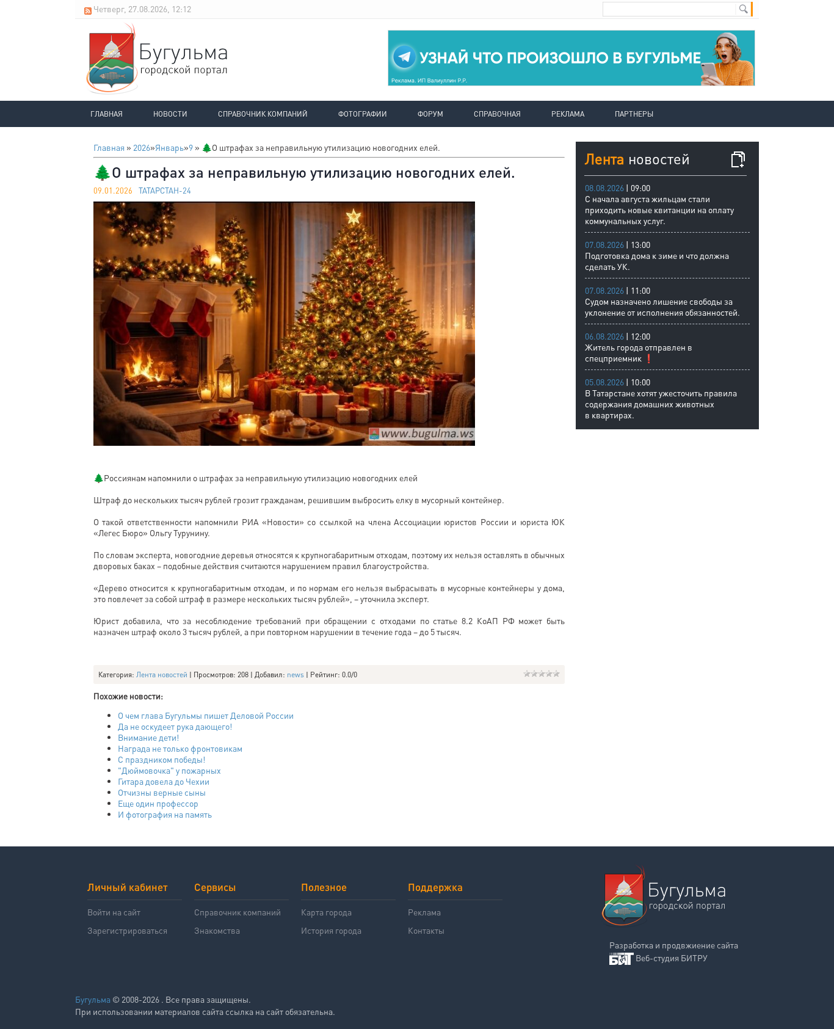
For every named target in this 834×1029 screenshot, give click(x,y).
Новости (170, 113)
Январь (169, 147)
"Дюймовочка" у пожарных (169, 770)
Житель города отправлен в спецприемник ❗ (638, 352)
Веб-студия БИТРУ (672, 957)
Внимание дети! (148, 737)
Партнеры (634, 113)
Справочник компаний (263, 113)
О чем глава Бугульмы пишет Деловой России (206, 715)
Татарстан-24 (165, 190)
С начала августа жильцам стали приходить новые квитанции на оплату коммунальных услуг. (659, 209)
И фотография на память (165, 814)
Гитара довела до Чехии (163, 781)
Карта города (326, 911)
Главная (106, 113)
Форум (430, 113)
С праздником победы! (161, 759)
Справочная (497, 113)
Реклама (567, 113)
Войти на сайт (113, 911)
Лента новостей (161, 674)
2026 (141, 147)
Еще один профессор (158, 803)
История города (331, 930)
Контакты (426, 930)
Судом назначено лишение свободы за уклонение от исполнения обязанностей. (662, 307)
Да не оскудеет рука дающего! (175, 726)
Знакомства (217, 930)
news (295, 674)
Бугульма (93, 999)
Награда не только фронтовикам (180, 748)
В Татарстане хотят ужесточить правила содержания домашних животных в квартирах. (661, 403)
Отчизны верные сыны (162, 792)
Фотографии (362, 113)
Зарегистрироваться (127, 930)
